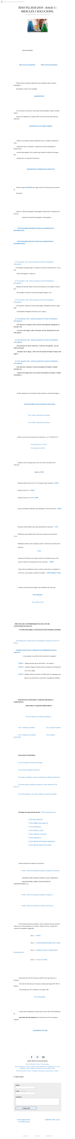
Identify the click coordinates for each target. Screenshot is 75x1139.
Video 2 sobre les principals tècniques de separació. (37, 894)
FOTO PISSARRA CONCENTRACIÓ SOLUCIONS (39, 404)
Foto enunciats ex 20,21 (37, 448)
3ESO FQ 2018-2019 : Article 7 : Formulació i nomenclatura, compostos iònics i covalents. (37, 1070)
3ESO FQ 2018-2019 (45, 14)
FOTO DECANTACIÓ (36, 819)
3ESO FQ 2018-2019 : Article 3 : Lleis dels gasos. (37, 1064)
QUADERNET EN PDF (40, 1030)
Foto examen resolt (37, 602)
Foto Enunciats (37, 594)
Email (43, 1057)
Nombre (18, 1085)
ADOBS (38, 935)
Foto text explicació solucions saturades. (30, 762)
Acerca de (26, 1136)
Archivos (37, 1136)
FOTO (56, 483)
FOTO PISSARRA (39, 997)
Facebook (31, 1057)
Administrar (49, 1136)
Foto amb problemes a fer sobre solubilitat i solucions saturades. (37, 794)
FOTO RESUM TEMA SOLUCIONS (40, 845)
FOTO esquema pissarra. (48, 812)
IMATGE (29, 187)
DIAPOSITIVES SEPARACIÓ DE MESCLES (40, 169)
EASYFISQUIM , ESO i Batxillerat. (14, 1)
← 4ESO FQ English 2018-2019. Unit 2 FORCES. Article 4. (23, 1120)
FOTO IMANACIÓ (35, 838)
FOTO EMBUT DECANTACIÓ (38, 823)
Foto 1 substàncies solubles (26, 727)
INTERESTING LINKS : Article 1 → (53, 1119)
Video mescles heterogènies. (49, 65)
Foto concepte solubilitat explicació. (28, 770)
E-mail (21, 1091)
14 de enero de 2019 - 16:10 (32, 14)
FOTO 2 (20, 667)
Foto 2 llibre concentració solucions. (38, 422)
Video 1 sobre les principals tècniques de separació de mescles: (41, 870)
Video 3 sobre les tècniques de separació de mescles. (37, 905)
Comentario (18, 1097)
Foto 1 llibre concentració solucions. (38, 415)
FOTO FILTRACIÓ (35, 827)
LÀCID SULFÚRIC (41, 959)
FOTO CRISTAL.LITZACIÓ (37, 834)
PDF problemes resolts (54, 573)
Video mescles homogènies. (27, 65)
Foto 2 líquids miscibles (53, 727)
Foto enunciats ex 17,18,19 (38, 444)
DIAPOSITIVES (39, 96)
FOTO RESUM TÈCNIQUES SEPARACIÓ (42, 841)
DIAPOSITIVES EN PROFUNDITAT (40, 126)
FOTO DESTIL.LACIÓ (36, 830)
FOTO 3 (20, 674)
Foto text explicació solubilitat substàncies (37, 716)
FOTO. (42, 472)
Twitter (37, 1057)
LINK (56, 527)
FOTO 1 (20, 663)
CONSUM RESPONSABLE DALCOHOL (48, 943)
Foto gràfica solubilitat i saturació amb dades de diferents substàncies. (38, 777)
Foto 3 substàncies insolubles (27, 735)
